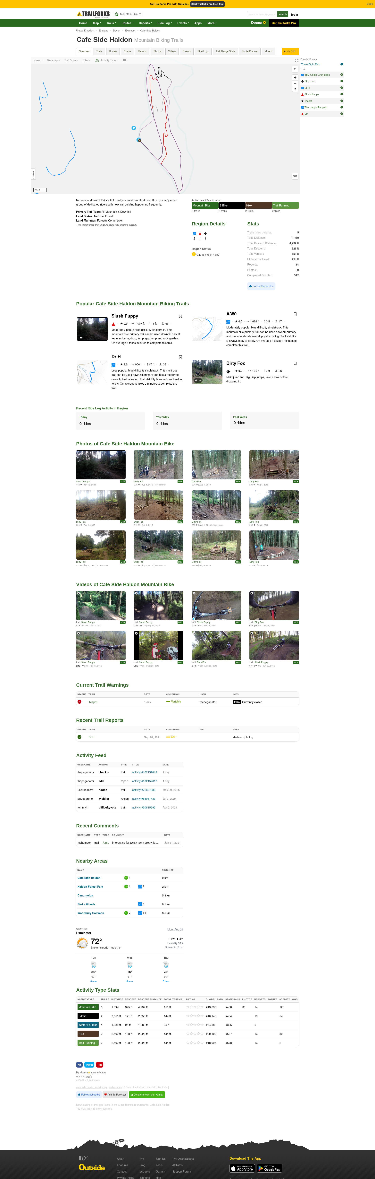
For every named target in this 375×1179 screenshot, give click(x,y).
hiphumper (84, 842)
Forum (181, 1171)
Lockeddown (85, 790)
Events (182, 23)
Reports (144, 23)
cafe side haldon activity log (91, 1087)
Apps (198, 23)
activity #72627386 (143, 790)
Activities (198, 200)
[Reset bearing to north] (295, 89)
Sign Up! (161, 1159)
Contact (122, 1171)
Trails (110, 23)
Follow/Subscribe (263, 286)
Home (83, 23)
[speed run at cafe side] (101, 464)
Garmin (160, 1171)
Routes (126, 23)
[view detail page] (341, 64)
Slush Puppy (125, 316)
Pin (100, 1064)
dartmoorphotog (243, 737)
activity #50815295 (143, 807)
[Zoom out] (295, 83)
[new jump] (158, 464)
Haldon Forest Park (90, 886)
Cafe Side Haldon (89, 878)
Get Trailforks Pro (284, 23)
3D (295, 176)
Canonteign (85, 895)
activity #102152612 (144, 781)
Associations (183, 1159)
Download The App (245, 1158)
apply (89, 1076)
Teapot (93, 702)
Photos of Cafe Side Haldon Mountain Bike (125, 443)
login (294, 14)
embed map (115, 1087)
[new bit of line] (216, 505)
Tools (159, 1165)
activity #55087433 (143, 798)
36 (199, 380)
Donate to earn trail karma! (148, 1094)
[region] (165, 125)
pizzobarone (85, 798)
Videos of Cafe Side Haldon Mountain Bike (125, 584)
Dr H (116, 356)
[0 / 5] (195, 1007)
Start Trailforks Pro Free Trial (207, 4)
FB (79, 1064)
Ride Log (163, 23)
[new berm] (274, 545)
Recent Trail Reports (100, 720)
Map (96, 23)
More (210, 23)
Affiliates (177, 1165)
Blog (142, 1165)
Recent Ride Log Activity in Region (102, 408)
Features (122, 1165)
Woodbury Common (91, 913)
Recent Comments (97, 825)
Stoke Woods (86, 904)
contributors (99, 1072)
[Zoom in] (295, 77)
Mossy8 (84, 1072)
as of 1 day (212, 255)
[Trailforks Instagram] (86, 1158)
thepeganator (208, 702)
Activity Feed (91, 755)
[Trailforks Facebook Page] (81, 1158)
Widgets (145, 1171)
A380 (231, 313)
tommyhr (83, 807)
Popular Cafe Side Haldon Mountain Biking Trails (132, 303)
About (120, 1159)
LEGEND (33, 174)
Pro (142, 1159)
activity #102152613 (144, 772)
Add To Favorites (116, 1094)
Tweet (89, 1064)
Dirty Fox (235, 363)
